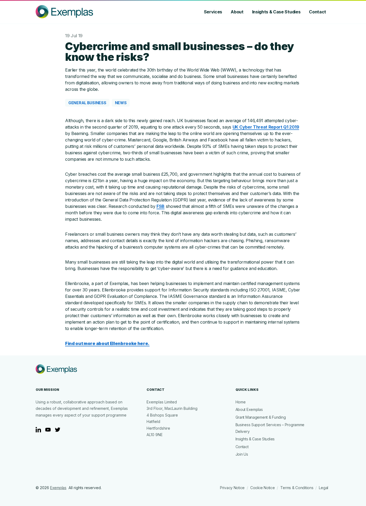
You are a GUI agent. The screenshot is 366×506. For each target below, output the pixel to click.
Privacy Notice (232, 487)
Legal (323, 487)
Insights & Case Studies (276, 11)
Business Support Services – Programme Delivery (270, 428)
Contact (317, 11)
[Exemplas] (64, 11)
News (121, 102)
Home (241, 402)
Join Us (242, 454)
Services (213, 11)
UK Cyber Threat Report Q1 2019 (266, 127)
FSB (160, 206)
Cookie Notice (262, 487)
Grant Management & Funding (261, 417)
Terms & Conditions (296, 487)
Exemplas (58, 487)
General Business (87, 102)
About (237, 11)
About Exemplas (249, 409)
